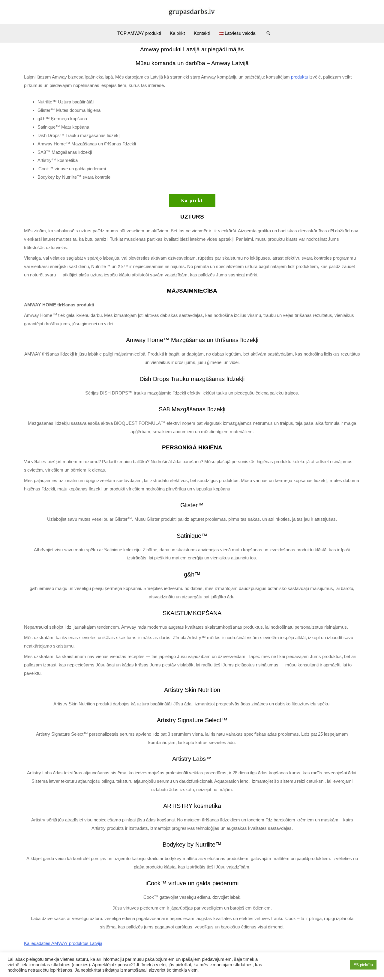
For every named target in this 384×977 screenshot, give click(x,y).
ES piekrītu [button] (363, 965)
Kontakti (202, 33)
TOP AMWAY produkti (139, 33)
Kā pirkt (177, 33)
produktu (299, 76)
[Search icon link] (268, 33)
